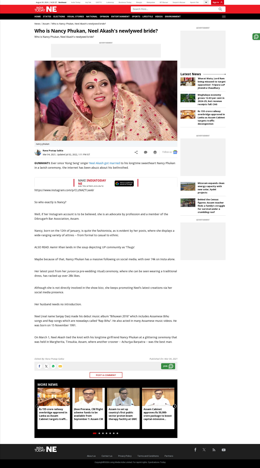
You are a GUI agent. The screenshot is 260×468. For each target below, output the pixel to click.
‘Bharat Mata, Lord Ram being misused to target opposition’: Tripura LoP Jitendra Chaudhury (212, 83)
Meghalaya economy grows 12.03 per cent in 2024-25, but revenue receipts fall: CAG (211, 99)
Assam (46, 23)
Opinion (104, 16)
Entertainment (120, 16)
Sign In (216, 2)
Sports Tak (194, 2)
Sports (136, 16)
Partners (169, 456)
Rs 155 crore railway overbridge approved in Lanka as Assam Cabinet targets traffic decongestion (53, 414)
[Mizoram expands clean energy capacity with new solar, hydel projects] (188, 186)
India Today (75, 2)
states (47, 16)
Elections (59, 16)
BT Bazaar (164, 2)
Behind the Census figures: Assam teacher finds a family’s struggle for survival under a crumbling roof (211, 206)
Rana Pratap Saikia (53, 150)
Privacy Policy (125, 456)
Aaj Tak (88, 2)
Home (37, 16)
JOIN (165, 366)
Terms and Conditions (148, 456)
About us (91, 456)
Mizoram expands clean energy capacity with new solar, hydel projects (211, 188)
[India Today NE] (45, 9)
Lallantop (110, 2)
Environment (173, 16)
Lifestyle (147, 16)
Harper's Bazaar (179, 2)
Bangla (139, 2)
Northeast (62, 2)
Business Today (125, 2)
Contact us (107, 456)
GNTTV (99, 2)
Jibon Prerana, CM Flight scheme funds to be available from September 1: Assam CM (88, 414)
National (92, 16)
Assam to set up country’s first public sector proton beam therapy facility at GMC (123, 414)
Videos (159, 16)
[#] (53, 366)
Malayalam (151, 2)
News (37, 23)
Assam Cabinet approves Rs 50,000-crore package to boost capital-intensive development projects (158, 414)
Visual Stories (75, 16)
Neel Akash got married (104, 163)
